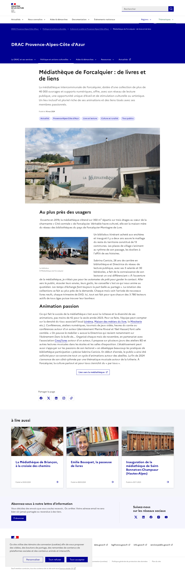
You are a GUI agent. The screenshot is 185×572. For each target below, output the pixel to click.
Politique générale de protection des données (129, 561)
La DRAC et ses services (22, 59)
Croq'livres (61, 340)
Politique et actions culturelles (54, 29)
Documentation (79, 19)
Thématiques (165, 19)
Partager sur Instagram (63, 398)
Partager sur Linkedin (56, 398)
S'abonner (18, 518)
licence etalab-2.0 (66, 568)
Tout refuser (54, 559)
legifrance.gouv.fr (119, 544)
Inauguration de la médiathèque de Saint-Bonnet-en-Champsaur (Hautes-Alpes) (142, 468)
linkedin (143, 517)
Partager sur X (48, 398)
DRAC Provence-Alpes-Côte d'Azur (25, 29)
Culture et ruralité (109, 118)
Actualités (15, 19)
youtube (166, 517)
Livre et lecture (90, 118)
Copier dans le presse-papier (71, 398)
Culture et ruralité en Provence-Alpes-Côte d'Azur (89, 29)
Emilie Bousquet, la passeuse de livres (91, 464)
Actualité (44, 118)
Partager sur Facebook (41, 398)
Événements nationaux (104, 19)
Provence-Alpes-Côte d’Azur (66, 118)
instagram (158, 517)
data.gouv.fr (99, 544)
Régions (144, 19)
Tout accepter (77, 559)
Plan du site (156, 561)
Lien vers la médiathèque (92, 372)
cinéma (89, 321)
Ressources (106, 59)
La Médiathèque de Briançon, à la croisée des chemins (37, 464)
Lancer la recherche (171, 9)
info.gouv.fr (139, 544)
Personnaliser (33, 559)
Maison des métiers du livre (110, 321)
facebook (151, 517)
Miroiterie (136, 321)
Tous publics (128, 118)
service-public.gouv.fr (160, 544)
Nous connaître (35, 19)
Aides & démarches (59, 19)
